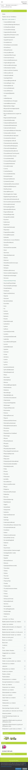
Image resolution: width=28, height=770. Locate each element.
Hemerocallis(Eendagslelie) (11, 273)
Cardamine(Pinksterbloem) (10, 125)
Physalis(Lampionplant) (9, 448)
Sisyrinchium (7, 548)
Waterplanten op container (9, 703)
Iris (4, 308)
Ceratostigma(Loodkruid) (10, 140)
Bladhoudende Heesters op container (11, 621)
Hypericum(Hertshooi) (9, 293)
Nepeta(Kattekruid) (8, 395)
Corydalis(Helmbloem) (9, 163)
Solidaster (6, 555)
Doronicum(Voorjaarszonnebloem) (12, 201)
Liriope (5, 354)
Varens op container (7, 695)
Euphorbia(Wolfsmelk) (9, 227)
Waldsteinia (7, 614)
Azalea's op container (7, 624)
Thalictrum (6, 578)
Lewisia (6, 344)
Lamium (6, 326)
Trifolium (6, 596)
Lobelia (5, 359)
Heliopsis (6, 268)
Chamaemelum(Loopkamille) (11, 143)
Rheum (5, 486)
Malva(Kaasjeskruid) (9, 372)
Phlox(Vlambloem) (8, 441)
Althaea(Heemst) (8, 50)
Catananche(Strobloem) (10, 128)
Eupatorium (6, 224)
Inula (5, 306)
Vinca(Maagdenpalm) (9, 609)
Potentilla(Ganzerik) (8, 466)
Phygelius (6, 446)
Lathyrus (6, 329)
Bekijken (25, 3)
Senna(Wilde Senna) (9, 537)
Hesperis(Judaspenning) (10, 280)
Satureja (6, 517)
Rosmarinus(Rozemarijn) (10, 492)
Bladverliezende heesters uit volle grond (12, 632)
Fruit (3, 648)
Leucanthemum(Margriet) (10, 341)
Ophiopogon (7, 405)
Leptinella (6, 339)
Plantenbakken (6, 676)
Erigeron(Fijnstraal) (8, 212)
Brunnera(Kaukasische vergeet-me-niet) (13, 114)
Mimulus (6, 382)
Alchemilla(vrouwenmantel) (11, 45)
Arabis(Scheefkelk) (8, 75)
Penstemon (6, 428)
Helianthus (6, 265)
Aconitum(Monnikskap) (9, 29)
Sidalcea (6, 542)
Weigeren (25, 768)
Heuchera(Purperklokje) (10, 283)
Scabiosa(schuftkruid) (9, 522)
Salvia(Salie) (7, 507)
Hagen (4, 655)
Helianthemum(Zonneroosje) (11, 263)
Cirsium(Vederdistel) (9, 158)
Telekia (5, 570)
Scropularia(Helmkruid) (9, 527)
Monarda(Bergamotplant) (10, 385)
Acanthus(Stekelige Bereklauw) (12, 24)
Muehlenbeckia (7, 387)
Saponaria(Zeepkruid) (9, 514)
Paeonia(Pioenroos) (8, 415)
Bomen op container (7, 640)
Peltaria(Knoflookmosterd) (10, 425)
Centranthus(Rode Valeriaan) (11, 135)
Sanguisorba (7, 509)
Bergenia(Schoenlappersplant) (11, 108)
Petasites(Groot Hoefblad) (10, 433)
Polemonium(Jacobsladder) (10, 464)
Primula (6, 471)
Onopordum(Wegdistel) (9, 403)
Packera (6, 413)
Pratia (5, 469)
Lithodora (6, 357)
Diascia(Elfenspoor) (8, 191)
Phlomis (6, 438)
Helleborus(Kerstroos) (9, 270)
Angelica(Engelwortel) (9, 62)
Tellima (5, 573)
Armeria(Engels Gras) (9, 83)
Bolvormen (5, 642)
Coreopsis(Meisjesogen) (10, 161)
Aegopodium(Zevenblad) (10, 32)
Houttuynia (6, 291)
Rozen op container (7, 684)
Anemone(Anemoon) (9, 57)
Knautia (6, 319)
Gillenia (6, 257)
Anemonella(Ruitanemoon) (10, 60)
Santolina (6, 512)
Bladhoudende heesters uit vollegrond (12, 627)
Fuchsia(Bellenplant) (9, 235)
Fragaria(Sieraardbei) (9, 232)
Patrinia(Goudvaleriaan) (9, 423)
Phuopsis (6, 443)
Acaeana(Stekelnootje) (9, 22)
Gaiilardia (6, 237)
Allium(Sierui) (7, 47)
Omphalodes (7, 400)
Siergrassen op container (8, 687)
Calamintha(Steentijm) (9, 120)
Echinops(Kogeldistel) (9, 207)
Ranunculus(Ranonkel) (9, 484)
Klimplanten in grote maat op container (12, 729)
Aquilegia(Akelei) (8, 78)
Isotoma (6, 311)
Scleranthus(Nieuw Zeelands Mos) (12, 525)
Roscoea (6, 497)
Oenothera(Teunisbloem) (10, 397)
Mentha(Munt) (7, 380)
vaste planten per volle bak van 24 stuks (12, 711)
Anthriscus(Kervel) (8, 73)
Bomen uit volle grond (7, 637)
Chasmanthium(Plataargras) (11, 146)
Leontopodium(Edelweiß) (10, 336)
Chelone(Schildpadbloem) (10, 148)
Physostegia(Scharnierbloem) (11, 451)
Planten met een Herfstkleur (9, 17)
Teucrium (6, 576)
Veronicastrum (7, 606)
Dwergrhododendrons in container (11, 682)
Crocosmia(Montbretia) (9, 173)
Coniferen (4, 645)
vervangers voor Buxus (8, 619)
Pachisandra (7, 410)
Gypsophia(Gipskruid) (9, 255)
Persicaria (6, 430)
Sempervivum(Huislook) (9, 535)
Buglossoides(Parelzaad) (10, 118)
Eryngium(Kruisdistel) (9, 217)
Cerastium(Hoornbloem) (10, 138)
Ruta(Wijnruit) (7, 502)
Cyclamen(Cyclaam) (9, 181)
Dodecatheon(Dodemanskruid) (11, 199)
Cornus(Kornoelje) (8, 166)
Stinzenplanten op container (9, 692)
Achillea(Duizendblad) (9, 27)
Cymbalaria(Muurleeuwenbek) (11, 184)
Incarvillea (6, 303)
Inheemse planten (6, 713)
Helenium (6, 260)
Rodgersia (6, 489)
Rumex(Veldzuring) (8, 499)
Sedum (5, 532)
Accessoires (5, 705)
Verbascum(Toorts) (8, 598)
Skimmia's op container (8, 690)
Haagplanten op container (8, 653)
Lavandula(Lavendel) (9, 331)
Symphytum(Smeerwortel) (10, 565)
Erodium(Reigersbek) (9, 214)
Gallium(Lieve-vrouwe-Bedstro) (11, 240)
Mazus (5, 375)
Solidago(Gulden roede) (10, 553)
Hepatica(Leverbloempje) (10, 275)
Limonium (6, 352)
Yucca (5, 616)
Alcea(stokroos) (8, 42)
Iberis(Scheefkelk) (8, 301)
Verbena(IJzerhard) (8, 601)
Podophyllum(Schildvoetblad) (11, 461)
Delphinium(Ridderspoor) (10, 186)
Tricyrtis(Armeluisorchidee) (10, 588)
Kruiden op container (7, 671)
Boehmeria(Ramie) (8, 111)
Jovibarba (6, 313)
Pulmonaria (6, 476)
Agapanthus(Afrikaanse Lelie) (11, 34)
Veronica (6, 604)
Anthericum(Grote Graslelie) (11, 70)
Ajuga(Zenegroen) (8, 40)
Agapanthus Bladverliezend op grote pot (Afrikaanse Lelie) (12, 725)
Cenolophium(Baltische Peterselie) (12, 130)
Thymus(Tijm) (7, 581)
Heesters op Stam (6, 658)
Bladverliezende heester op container (11, 635)
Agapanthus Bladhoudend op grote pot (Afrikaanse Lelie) (12, 721)
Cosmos (6, 168)
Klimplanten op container (8, 669)
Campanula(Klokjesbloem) (10, 123)
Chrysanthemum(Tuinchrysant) (11, 153)
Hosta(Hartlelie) (8, 288)
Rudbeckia (6, 494)
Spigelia (6, 558)
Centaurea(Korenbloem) (10, 133)
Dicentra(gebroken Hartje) (10, 194)
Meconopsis (7, 377)
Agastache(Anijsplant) (9, 37)
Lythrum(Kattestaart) (9, 369)
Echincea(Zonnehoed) (9, 204)
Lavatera (6, 334)
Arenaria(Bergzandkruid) (10, 80)
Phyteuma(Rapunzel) (9, 453)
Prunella (6, 474)
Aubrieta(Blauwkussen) (9, 103)
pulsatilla (6, 479)
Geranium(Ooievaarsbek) (10, 247)
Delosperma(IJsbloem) (9, 179)
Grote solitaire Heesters (8, 650)
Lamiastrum (6, 324)
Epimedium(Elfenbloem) (9, 209)
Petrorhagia (7, 436)
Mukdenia (6, 390)
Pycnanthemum (7, 481)
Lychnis (5, 364)
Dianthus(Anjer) (8, 189)
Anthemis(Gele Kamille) (9, 68)
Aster (5, 96)
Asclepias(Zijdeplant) (9, 93)
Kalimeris (6, 316)
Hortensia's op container (8, 663)
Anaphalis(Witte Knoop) (10, 55)
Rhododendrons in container (9, 679)
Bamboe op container (7, 629)
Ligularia (6, 349)
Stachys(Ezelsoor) (8, 560)
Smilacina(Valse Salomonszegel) (12, 550)
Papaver (6, 418)
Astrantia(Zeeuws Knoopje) (10, 101)
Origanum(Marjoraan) (9, 408)
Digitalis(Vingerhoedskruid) (10, 196)
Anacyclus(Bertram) (9, 52)
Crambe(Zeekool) (8, 171)
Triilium (5, 591)
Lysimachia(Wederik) (9, 367)
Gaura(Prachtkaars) (8, 242)
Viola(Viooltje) (7, 611)
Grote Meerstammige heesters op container (10, 716)
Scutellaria (6, 530)
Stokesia (6, 563)
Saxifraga (6, 520)
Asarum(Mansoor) (8, 90)
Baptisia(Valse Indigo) (9, 106)
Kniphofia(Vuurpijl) (8, 321)
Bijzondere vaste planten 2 (9, 19)
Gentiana (6, 245)
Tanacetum (6, 568)
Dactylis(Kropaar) (8, 176)
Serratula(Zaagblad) (9, 540)
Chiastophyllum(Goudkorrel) (11, 151)
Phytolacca (6, 456)
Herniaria (6, 278)
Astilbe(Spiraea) (8, 98)
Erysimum (6, 219)
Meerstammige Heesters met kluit (10, 708)
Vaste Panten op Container (9, 697)
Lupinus (6, 362)
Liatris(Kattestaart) (8, 347)
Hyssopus (6, 298)
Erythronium (7, 222)
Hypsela (6, 296)
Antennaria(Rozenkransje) (10, 65)
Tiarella (6, 583)
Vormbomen (5, 700)
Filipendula (6, 229)
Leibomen (4, 666)
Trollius (6, 593)
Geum (5, 250)
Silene (5, 545)
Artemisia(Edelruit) (8, 85)
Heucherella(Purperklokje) (10, 285)
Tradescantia (7, 586)
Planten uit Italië (6, 674)
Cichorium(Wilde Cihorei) (10, 156)
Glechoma (6, 252)
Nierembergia (7, 392)
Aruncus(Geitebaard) (9, 88)
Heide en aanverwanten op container (11, 661)
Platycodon (6, 458)
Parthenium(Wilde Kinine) (10, 420)
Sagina (5, 504)
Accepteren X (18, 768)
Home (3, 14)
